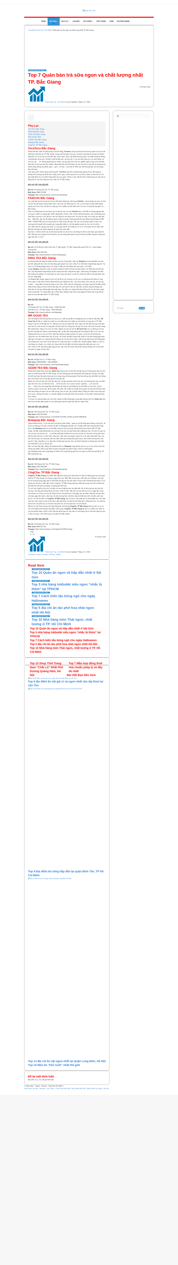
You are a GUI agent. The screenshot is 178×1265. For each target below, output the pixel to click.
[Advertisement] (89, 50)
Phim (111, 21)
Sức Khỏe (87, 21)
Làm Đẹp (76, 21)
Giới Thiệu (50, 1088)
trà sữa (32, 534)
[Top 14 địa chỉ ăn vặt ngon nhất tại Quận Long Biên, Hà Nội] (67, 878)
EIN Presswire (123, 21)
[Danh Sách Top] (89, 10)
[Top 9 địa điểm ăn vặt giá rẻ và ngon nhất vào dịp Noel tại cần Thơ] (52, 678)
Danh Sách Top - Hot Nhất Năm (56, 102)
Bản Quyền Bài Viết (78, 1088)
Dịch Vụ (64, 21)
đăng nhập (38, 1080)
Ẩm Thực (53, 21)
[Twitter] (0, 1091)
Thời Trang (101, 21)
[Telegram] (1, 1091)
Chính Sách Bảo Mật (62, 1088)
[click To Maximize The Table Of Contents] (31, 117)
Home (43, 21)
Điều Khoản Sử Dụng (94, 1088)
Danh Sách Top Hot (31, 1088)
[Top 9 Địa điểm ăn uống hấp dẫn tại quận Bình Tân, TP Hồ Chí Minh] (67, 689)
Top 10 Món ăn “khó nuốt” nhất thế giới (54, 1065)
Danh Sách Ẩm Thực (40, 30)
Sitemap (42, 1088)
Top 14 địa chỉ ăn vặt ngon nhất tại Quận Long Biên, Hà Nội (67, 1061)
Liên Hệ (106, 1088)
